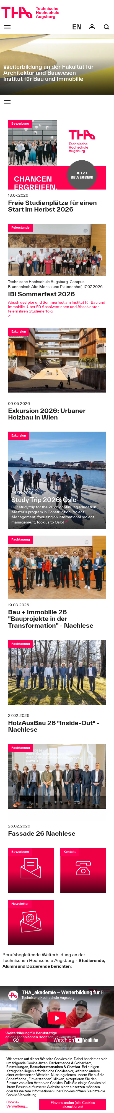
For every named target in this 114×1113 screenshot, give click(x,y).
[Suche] (106, 27)
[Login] (92, 27)
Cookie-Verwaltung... (17, 1104)
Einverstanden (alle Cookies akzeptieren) (73, 1105)
